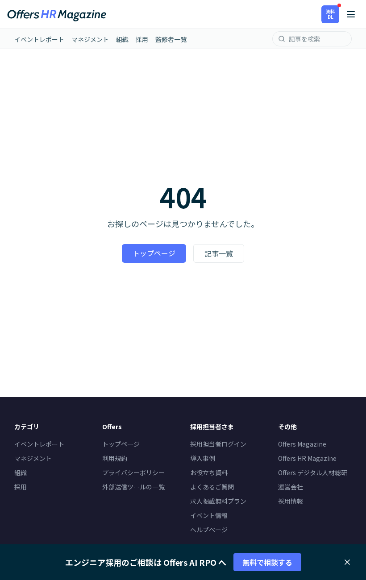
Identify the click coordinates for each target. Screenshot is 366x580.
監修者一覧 (171, 39)
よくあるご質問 (212, 486)
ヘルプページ (209, 529)
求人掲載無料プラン (218, 501)
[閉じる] (347, 562)
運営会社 (290, 486)
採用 (142, 39)
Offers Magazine (302, 443)
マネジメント (90, 39)
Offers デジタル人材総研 (312, 472)
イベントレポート (39, 39)
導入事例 (202, 458)
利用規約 (114, 458)
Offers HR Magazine (307, 458)
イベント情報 (209, 515)
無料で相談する (267, 562)
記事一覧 (218, 253)
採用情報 (290, 501)
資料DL (330, 14)
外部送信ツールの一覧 (133, 486)
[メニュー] (351, 14)
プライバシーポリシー (133, 472)
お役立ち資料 (209, 472)
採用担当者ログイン (218, 443)
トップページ (154, 253)
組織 (122, 39)
